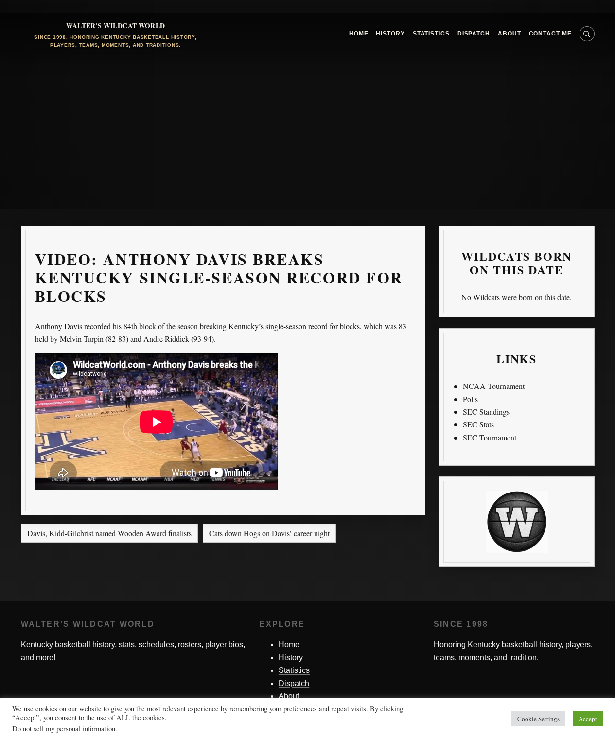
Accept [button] (588, 718)
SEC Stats (478, 424)
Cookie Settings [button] (538, 718)
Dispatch (473, 33)
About (509, 33)
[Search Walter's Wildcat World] (587, 33)
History (390, 33)
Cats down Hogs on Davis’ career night (269, 533)
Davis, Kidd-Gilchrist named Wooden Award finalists (109, 533)
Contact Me (550, 33)
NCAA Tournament (494, 386)
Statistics (431, 33)
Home (359, 33)
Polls (470, 399)
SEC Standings (486, 411)
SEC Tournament (489, 437)
